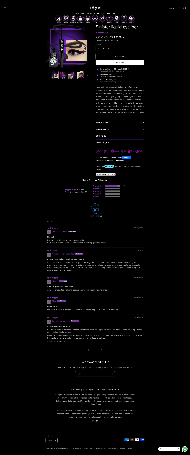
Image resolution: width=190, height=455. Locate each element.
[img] (52, 228)
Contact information (126, 448)
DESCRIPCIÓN (102, 122)
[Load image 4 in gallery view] (80, 75)
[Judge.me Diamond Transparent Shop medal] (95, 207)
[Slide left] (48, 75)
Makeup (96, 13)
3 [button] (95, 350)
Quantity (98, 44)
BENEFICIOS (101, 136)
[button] (4, 8)
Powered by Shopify (63, 448)
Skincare (89, 13)
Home (77, 13)
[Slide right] (87, 75)
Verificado (94, 216)
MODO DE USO (102, 143)
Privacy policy (88, 448)
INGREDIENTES (102, 129)
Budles (103, 13)
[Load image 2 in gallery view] (63, 75)
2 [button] (92, 350)
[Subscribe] (112, 373)
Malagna (54, 448)
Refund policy (76, 448)
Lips (108, 13)
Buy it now (119, 63)
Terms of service (100, 448)
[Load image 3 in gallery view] (72, 75)
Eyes (113, 13)
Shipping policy (113, 448)
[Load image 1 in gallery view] (54, 75)
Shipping (99, 40)
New (82, 13)
